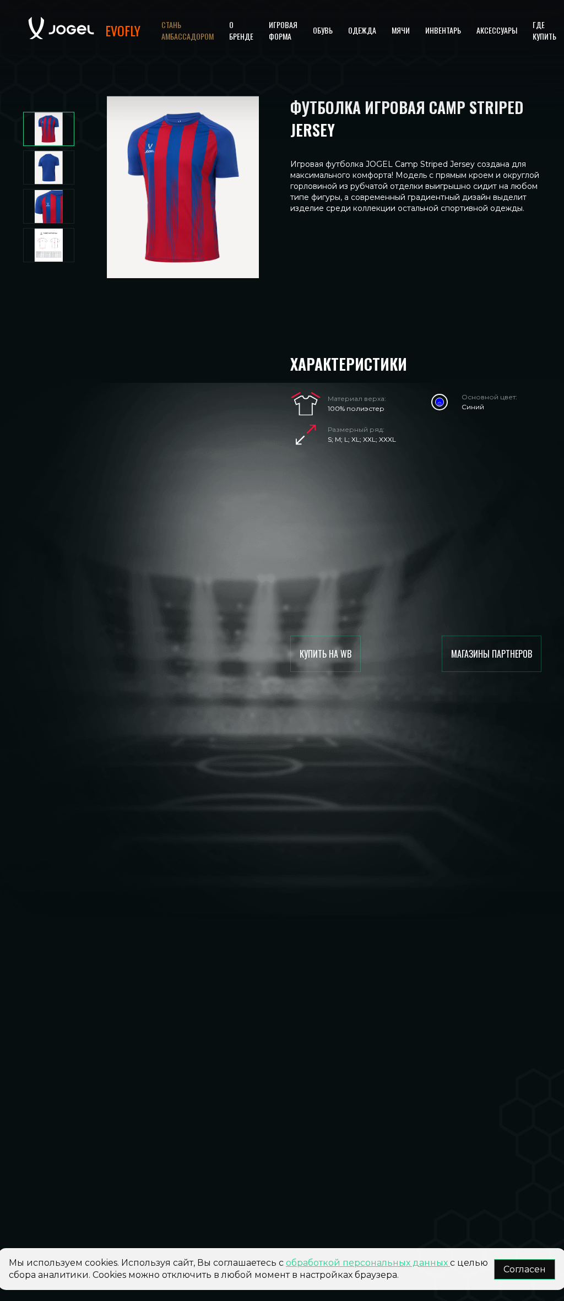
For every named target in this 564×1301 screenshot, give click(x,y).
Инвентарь (443, 30)
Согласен (524, 1269)
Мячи (401, 30)
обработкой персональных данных (368, 1262)
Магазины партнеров (491, 653)
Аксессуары (496, 30)
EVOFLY (122, 30)
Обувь (323, 30)
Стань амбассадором (187, 30)
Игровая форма (283, 30)
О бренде (241, 30)
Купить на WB (325, 653)
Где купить (544, 30)
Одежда (362, 30)
